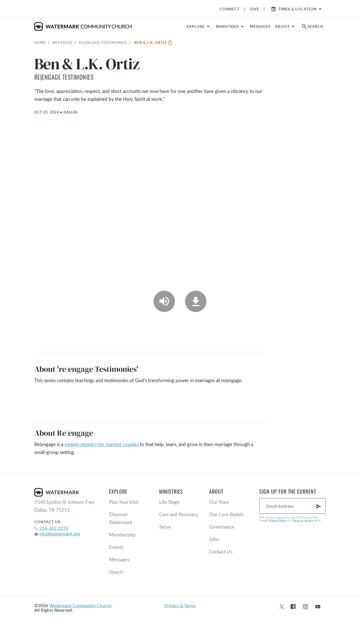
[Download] (196, 301)
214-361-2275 (53, 528)
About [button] (282, 26)
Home (40, 42)
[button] (231, 26)
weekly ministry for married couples (101, 444)
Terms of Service (302, 520)
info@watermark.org (59, 533)
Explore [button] (196, 26)
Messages (62, 42)
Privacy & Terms (180, 605)
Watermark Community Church (80, 605)
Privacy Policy (277, 520)
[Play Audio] (164, 301)
